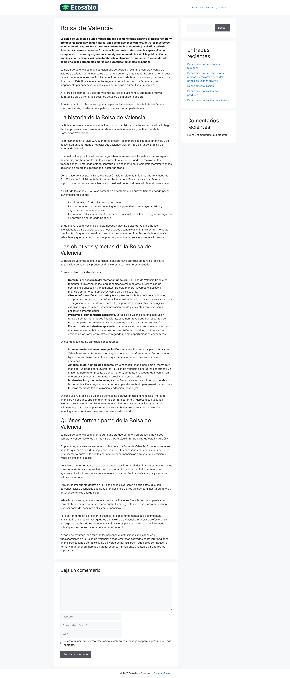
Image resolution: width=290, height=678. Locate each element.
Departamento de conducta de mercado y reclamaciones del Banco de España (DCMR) (206, 77)
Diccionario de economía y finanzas (208, 7)
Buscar (222, 27)
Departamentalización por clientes (208, 100)
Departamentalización (200, 85)
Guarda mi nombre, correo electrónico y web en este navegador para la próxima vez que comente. (117, 643)
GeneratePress (162, 673)
